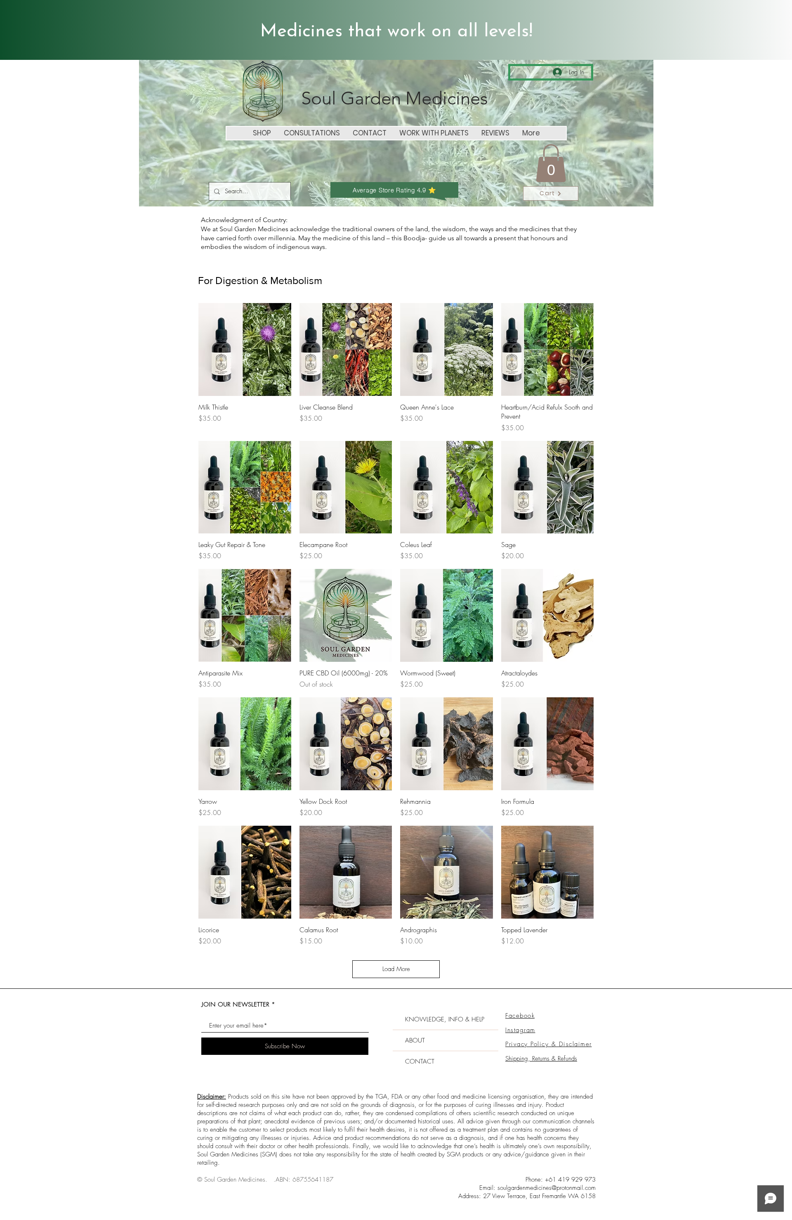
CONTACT (419, 1061)
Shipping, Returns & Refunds (541, 1058)
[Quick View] (244, 349)
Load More (396, 969)
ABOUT (415, 1040)
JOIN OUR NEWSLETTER (235, 1004)
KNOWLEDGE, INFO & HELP (444, 1019)
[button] (551, 163)
